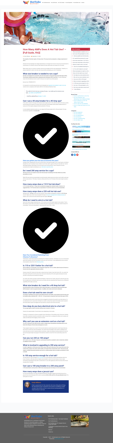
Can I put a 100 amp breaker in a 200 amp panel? (81, 85)
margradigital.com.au (59, 438)
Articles (82, 2)
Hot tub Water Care (76, 2)
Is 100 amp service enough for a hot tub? (81, 83)
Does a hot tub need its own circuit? (80, 73)
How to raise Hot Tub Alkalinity (81, 103)
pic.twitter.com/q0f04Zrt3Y (35, 92)
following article (40, 261)
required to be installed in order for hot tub (57, 85)
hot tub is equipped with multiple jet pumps (56, 194)
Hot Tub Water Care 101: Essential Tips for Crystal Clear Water (57, 424)
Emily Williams (77, 89)
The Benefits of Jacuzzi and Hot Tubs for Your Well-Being (58, 427)
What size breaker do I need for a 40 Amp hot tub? (81, 71)
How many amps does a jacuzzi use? (81, 87)
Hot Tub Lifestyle (61, 2)
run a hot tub (40, 357)
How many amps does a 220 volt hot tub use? (81, 62)
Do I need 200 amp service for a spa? (80, 58)
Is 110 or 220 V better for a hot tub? (80, 69)
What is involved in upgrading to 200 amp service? (81, 81)
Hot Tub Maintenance (46, 2)
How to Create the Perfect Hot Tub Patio (79, 149)
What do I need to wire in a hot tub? (80, 64)
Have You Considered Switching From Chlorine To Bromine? (81, 66)
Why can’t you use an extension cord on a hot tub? (81, 77)
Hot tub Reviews (54, 2)
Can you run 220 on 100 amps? (80, 79)
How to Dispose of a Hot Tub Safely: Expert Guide (81, 139)
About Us (50, 429)
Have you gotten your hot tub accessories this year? (81, 56)
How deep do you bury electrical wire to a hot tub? (81, 75)
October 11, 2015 (42, 96)
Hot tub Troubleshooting (79, 118)
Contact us (50, 431)
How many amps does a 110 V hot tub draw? (81, 60)
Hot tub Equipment (68, 2)
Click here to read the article (47, 167)
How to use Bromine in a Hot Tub (81, 95)
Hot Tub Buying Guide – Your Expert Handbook (58, 418)
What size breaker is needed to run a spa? (81, 51)
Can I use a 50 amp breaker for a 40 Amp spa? (81, 53)
